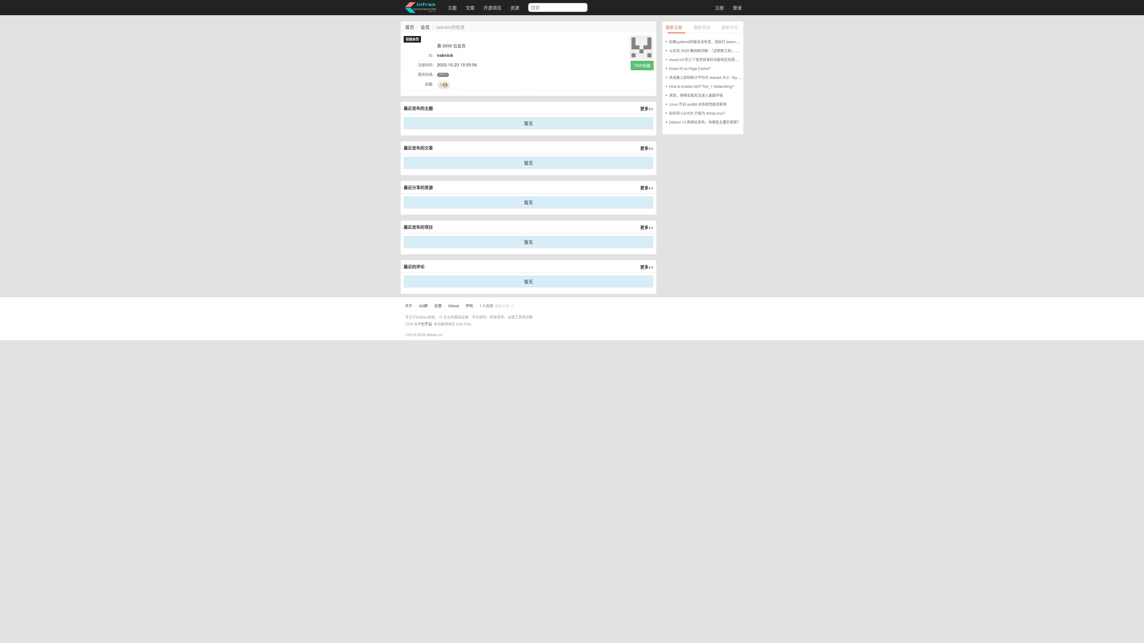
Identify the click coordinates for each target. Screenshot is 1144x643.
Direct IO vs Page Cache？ (690, 68)
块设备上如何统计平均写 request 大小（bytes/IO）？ (711, 77)
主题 (452, 7)
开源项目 (492, 7)
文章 (470, 7)
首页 (409, 27)
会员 (425, 27)
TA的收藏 (642, 65)
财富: (429, 84)
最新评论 (730, 27)
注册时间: (425, 65)
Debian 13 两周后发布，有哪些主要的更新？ (705, 121)
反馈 (438, 305)
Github (453, 305)
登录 (737, 7)
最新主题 (674, 27)
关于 (408, 305)
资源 (514, 7)
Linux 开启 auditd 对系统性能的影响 (698, 104)
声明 (469, 305)
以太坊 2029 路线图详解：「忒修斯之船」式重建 (707, 50)
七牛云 (426, 323)
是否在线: (425, 74)
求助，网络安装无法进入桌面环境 (696, 95)
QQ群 (423, 305)
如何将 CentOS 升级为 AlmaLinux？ (698, 113)
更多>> (646, 108)
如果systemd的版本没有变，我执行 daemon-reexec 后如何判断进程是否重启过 (732, 41)
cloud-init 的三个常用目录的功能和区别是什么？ (707, 59)
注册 (719, 7)
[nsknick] (641, 46)
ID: (431, 55)
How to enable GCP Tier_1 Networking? (701, 86)
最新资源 (702, 27)
